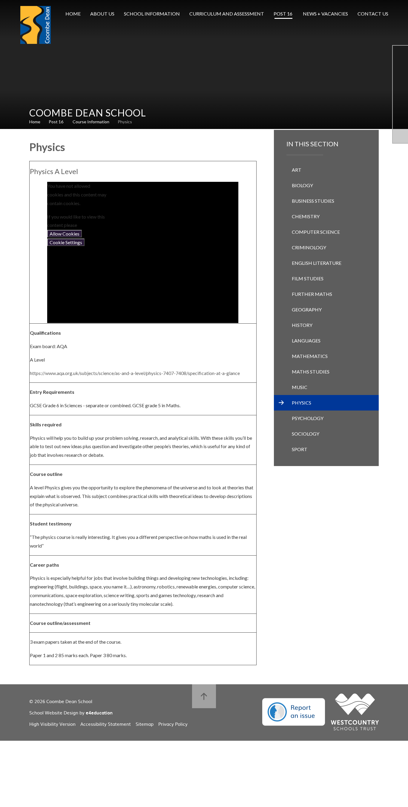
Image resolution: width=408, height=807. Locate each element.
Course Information (91, 121)
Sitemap (145, 723)
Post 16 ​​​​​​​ (56, 121)
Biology (302, 185)
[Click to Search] (402, 14)
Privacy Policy (173, 723)
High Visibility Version (52, 723)
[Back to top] (204, 696)
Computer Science (316, 232)
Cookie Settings (66, 242)
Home (34, 121)
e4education (99, 712)
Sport (299, 449)
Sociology (305, 433)
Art (296, 170)
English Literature (316, 263)
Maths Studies (310, 371)
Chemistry (306, 216)
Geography (307, 309)
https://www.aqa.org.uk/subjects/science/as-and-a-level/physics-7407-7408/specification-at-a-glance (135, 373)
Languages (306, 340)
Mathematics (310, 356)
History (302, 325)
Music (299, 387)
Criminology (309, 247)
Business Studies (313, 201)
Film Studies (307, 278)
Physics (125, 121)
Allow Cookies (64, 233)
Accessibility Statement (105, 723)
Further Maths (312, 294)
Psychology (307, 418)
